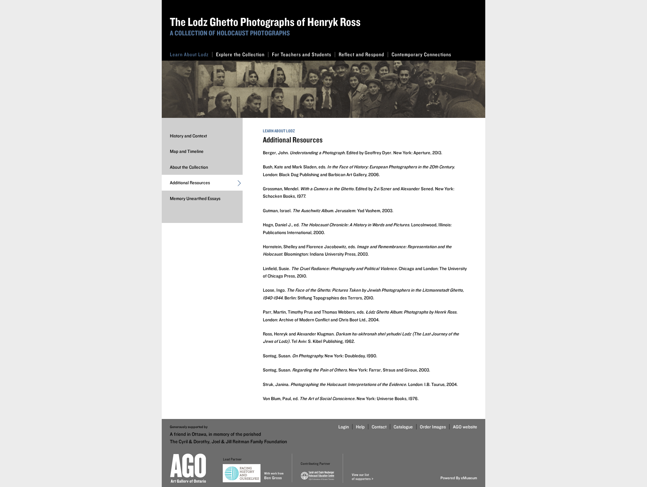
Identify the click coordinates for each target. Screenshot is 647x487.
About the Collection (189, 167)
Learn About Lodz (189, 54)
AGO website (465, 426)
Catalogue (403, 426)
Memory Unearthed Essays (195, 198)
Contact (379, 426)
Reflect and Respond (361, 54)
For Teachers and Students (301, 54)
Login (343, 426)
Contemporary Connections (421, 54)
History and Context (188, 135)
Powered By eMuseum (458, 477)
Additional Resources (190, 182)
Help (360, 426)
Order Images (433, 426)
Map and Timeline (187, 151)
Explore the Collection (240, 54)
